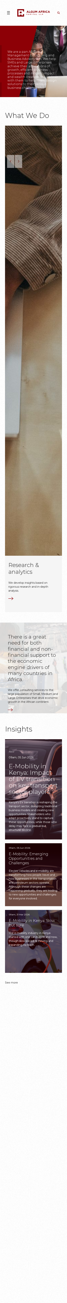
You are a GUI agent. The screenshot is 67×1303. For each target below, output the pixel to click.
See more (11, 984)
